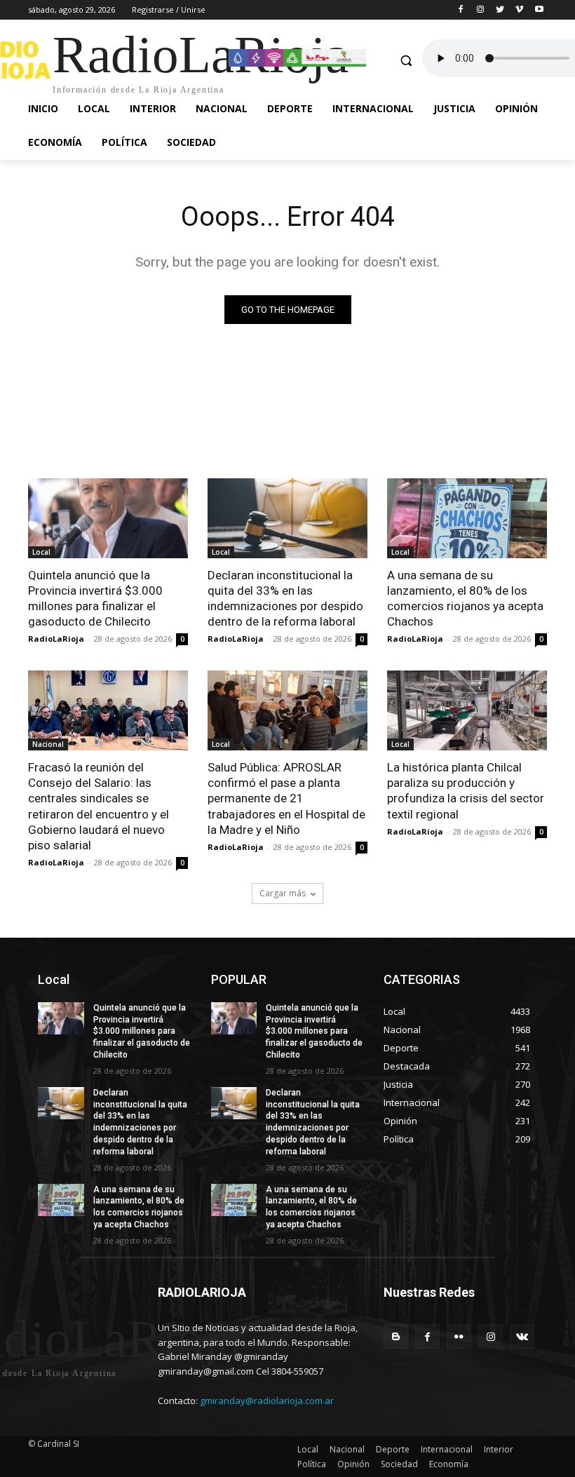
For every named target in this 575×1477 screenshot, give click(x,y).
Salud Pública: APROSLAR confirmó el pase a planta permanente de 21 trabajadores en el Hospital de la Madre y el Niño (286, 798)
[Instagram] (481, 10)
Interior (498, 1449)
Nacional (48, 744)
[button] (405, 59)
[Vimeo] (519, 10)
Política (311, 1464)
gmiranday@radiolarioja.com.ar (267, 1400)
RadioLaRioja (56, 638)
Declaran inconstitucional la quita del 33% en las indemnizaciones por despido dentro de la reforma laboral (285, 598)
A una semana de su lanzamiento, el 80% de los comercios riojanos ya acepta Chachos (465, 598)
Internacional (447, 1449)
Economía (448, 1464)
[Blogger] (396, 1336)
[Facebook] (461, 10)
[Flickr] (459, 1336)
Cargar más (282, 893)
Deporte (393, 1449)
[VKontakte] (522, 1336)
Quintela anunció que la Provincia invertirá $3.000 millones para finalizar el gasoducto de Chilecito (95, 598)
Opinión (353, 1464)
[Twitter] (500, 10)
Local (41, 552)
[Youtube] (539, 10)
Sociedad (399, 1464)
